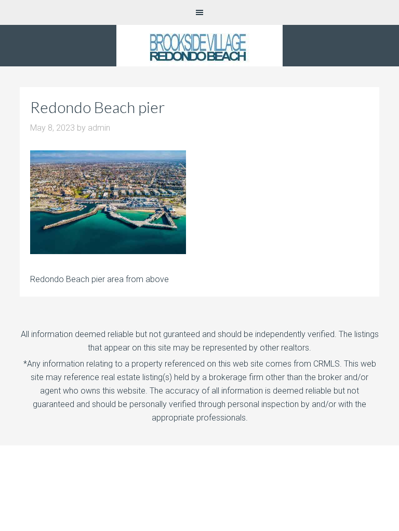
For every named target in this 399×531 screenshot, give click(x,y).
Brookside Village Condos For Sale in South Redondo (199, 45)
